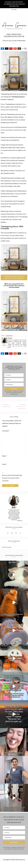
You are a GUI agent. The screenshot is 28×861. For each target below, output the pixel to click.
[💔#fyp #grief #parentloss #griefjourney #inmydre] (14, 714)
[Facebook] (3, 347)
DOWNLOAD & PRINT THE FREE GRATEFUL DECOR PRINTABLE (14, 277)
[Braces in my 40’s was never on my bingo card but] (14, 742)
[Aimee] (4, 343)
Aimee (10, 338)
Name (4, 456)
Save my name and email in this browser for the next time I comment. (12, 478)
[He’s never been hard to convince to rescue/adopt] (14, 798)
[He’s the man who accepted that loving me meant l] (14, 686)
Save (11, 48)
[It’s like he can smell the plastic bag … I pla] (14, 602)
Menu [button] (15, 9)
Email (4, 464)
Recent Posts (9, 335)
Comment (6, 431)
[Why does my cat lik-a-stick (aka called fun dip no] (14, 575)
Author (3, 335)
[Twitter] (5, 347)
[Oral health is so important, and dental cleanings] (14, 770)
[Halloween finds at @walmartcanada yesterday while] (14, 630)
